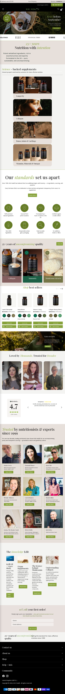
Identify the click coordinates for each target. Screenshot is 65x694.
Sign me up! (32, 628)
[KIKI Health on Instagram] (7, 676)
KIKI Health (16, 683)
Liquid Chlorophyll (7, 309)
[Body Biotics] (25, 300)
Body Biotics (21, 309)
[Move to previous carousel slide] (57, 288)
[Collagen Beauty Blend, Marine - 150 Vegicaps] (56, 300)
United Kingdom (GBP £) (42, 5)
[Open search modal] (58, 9)
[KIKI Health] (32, 9)
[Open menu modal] (3, 9)
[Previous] (2, 1)
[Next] (62, 1)
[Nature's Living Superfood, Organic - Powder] (40, 300)
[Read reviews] (14, 408)
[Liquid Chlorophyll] (9, 300)
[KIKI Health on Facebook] (3, 676)
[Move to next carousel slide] (61, 288)
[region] (45, 407)
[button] (9, 312)
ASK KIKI (57, 5)
